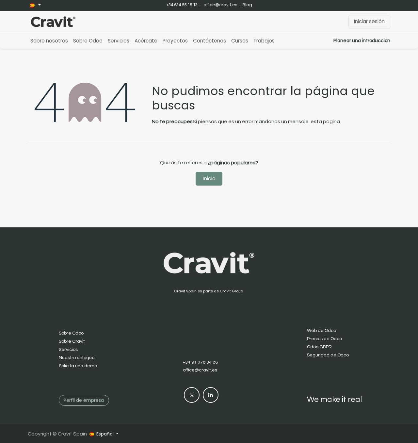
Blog (247, 5)
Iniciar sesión (369, 21)
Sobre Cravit (72, 341)
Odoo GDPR (319, 347)
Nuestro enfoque (77, 357)
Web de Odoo (321, 330)
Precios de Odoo (324, 338)
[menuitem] (49, 41)
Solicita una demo (78, 366)
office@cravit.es (220, 5)
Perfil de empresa (84, 400)
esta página (325, 121)
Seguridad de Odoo (328, 355)
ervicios (69, 349)
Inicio (209, 178)
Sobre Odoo (71, 333)
